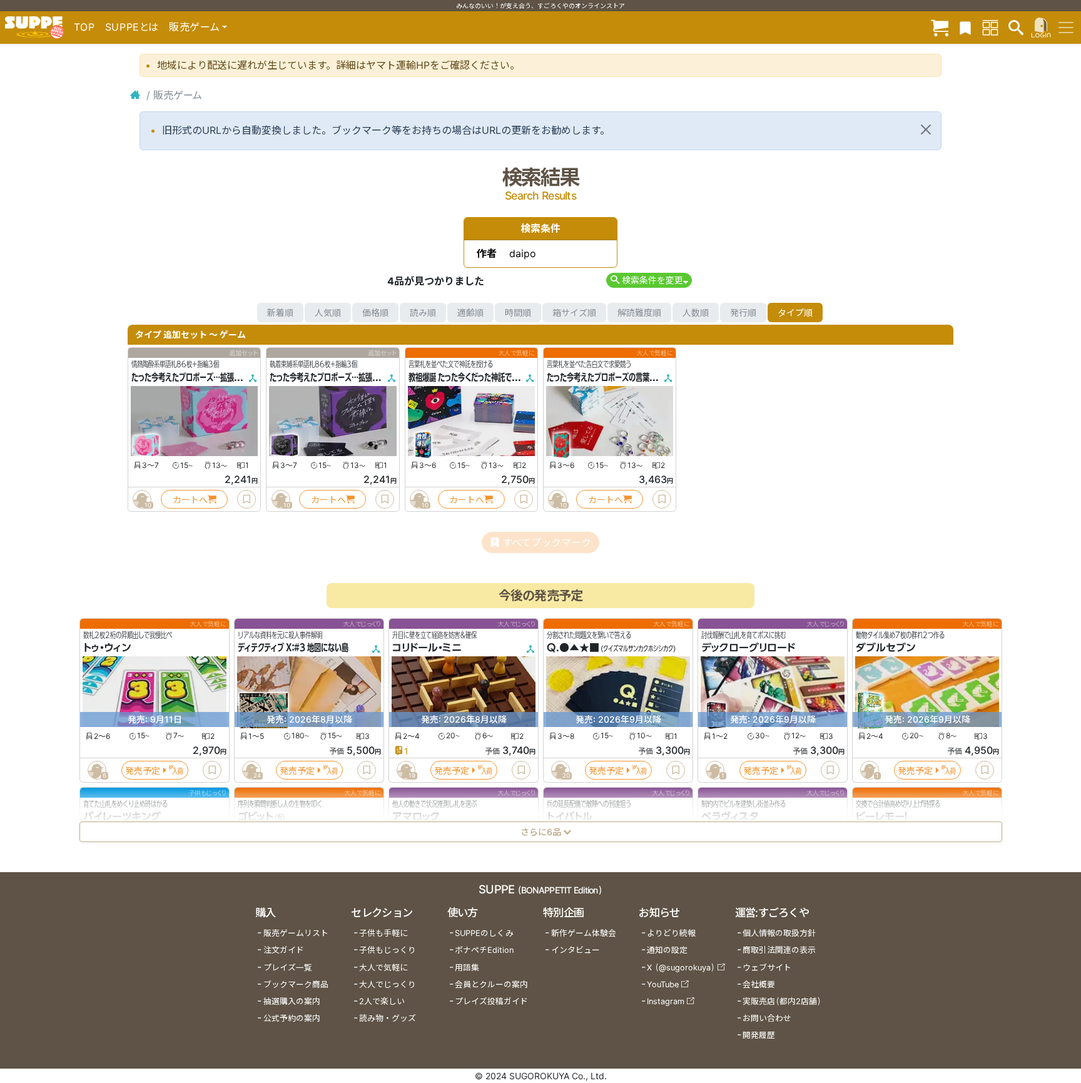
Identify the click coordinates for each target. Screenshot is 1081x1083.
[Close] (926, 129)
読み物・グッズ (387, 1018)
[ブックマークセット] (965, 27)
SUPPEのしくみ (484, 933)
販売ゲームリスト (295, 933)
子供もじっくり (387, 950)
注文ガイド (283, 950)
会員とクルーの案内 (491, 984)
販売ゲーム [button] (194, 27)
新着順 (280, 312)
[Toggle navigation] (1065, 27)
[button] (649, 280)
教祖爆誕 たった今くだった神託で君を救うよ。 (480, 377)
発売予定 (142, 770)
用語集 (467, 967)
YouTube (663, 984)
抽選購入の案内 (291, 1001)
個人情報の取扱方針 (779, 933)
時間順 (518, 312)
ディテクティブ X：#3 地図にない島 (293, 648)
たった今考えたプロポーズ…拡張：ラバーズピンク (207, 377)
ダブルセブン (885, 648)
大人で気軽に (383, 967)
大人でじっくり (387, 984)
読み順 (423, 312)
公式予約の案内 (291, 1018)
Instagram (665, 1001)
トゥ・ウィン (107, 648)
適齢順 (470, 312)
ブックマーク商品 (295, 984)
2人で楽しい (382, 1001)
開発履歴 (759, 1035)
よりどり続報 (671, 933)
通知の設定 (667, 950)
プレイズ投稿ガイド (491, 1001)
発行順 (743, 312)
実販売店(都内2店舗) (782, 1001)
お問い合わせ (767, 1018)
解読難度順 (639, 312)
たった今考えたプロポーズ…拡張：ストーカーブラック (352, 377)
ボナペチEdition (484, 950)
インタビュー (575, 950)
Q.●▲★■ (573, 648)
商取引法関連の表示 (779, 950)
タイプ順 (795, 312)
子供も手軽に (383, 933)
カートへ (190, 499)
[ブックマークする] (246, 499)
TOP (84, 27)
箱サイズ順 (574, 312)
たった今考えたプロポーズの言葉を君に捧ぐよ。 (621, 377)
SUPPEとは (132, 27)
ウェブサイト (767, 967)
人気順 (328, 312)
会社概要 (759, 984)
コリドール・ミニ (427, 648)
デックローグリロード (748, 648)
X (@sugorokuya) (681, 967)
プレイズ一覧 (287, 967)
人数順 (696, 312)
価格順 (375, 312)
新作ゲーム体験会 (583, 933)
